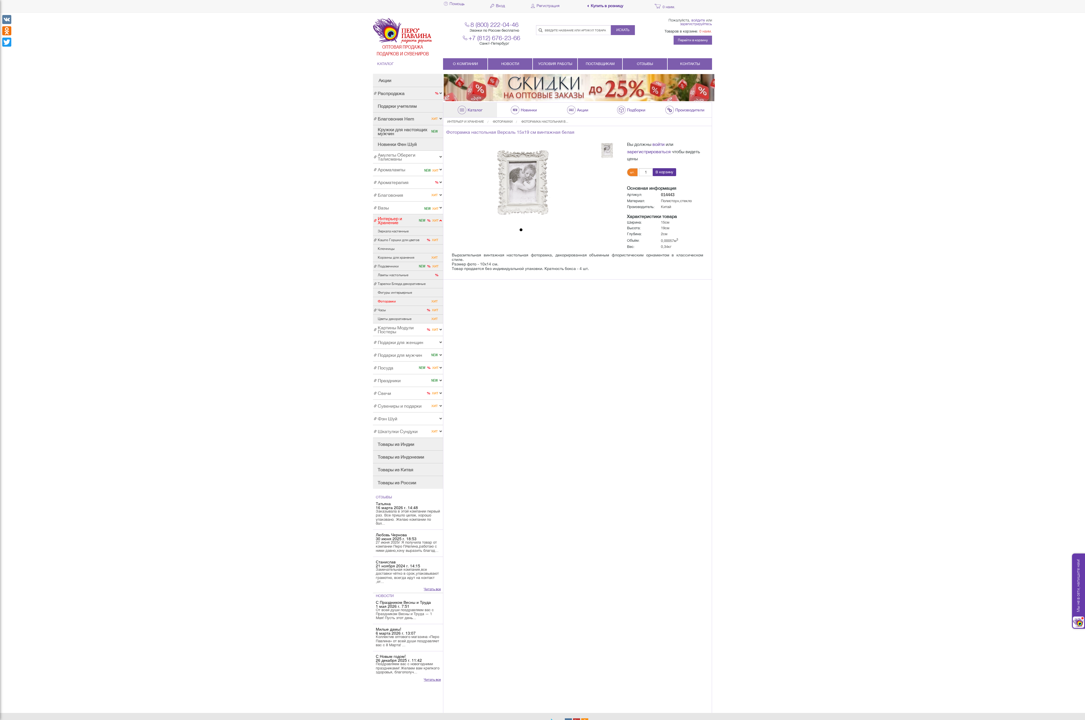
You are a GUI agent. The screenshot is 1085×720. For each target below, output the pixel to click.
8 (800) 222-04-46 (494, 24)
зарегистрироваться (649, 151)
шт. (632, 172)
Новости (510, 64)
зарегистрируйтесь (696, 23)
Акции (385, 80)
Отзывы (645, 64)
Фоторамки (503, 121)
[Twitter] (6, 42)
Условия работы (555, 64)
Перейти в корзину (693, 40)
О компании (465, 64)
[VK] (6, 19)
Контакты (690, 64)
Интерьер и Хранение (465, 121)
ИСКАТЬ (623, 30)
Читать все (432, 589)
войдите (698, 20)
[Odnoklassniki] (6, 30)
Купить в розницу (607, 6)
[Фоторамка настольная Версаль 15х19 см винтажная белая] (521, 183)
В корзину (664, 172)
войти (658, 144)
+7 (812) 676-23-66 (494, 38)
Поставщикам (600, 64)
